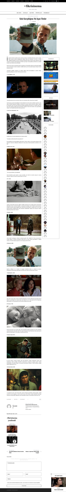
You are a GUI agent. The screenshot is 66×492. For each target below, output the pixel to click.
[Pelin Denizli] (51, 211)
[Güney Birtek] (51, 222)
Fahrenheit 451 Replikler (51, 104)
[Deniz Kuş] (51, 136)
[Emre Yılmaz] (51, 169)
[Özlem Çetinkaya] (51, 142)
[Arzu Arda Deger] (51, 144)
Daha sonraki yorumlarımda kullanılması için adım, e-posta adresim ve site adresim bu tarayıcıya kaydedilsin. (23, 482)
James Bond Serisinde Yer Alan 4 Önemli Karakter (12, 446)
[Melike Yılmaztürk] (51, 205)
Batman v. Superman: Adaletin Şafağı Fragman (32, 451)
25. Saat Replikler (51, 121)
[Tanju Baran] (51, 133)
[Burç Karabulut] (51, 150)
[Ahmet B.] (51, 128)
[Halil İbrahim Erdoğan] (51, 130)
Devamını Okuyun (28, 409)
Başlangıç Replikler (51, 115)
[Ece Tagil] (51, 214)
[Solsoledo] (51, 203)
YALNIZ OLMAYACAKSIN (58, 489)
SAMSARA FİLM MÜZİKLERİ (48, 71)
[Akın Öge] (51, 161)
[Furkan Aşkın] (51, 172)
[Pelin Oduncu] (51, 180)
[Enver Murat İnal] (51, 197)
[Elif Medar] (51, 225)
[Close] (51, 474)
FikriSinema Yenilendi (12, 425)
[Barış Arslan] (51, 153)
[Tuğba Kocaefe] (51, 147)
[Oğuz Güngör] (51, 236)
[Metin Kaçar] (51, 139)
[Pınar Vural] (51, 208)
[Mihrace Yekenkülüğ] (51, 233)
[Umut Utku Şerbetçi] (51, 178)
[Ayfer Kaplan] (51, 155)
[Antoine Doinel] (51, 158)
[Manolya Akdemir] (51, 228)
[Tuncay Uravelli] (51, 167)
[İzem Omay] (51, 194)
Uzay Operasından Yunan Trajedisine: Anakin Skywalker (12, 435)
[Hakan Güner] (51, 189)
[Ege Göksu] (51, 192)
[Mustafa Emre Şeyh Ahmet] (51, 175)
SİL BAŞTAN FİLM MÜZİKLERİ (48, 93)
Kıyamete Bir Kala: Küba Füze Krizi (31, 404)
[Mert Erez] (51, 230)
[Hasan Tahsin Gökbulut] (51, 219)
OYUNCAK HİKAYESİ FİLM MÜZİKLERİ (50, 82)
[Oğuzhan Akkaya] (51, 200)
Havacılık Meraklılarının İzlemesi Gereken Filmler (16, 451)
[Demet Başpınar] (51, 164)
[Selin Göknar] (51, 186)
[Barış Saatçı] (51, 216)
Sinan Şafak (34, 21)
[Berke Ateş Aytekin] (51, 183)
